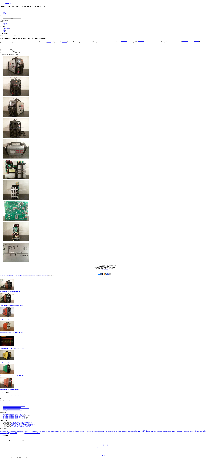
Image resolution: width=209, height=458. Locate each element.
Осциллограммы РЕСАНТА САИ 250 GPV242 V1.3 (12, 410)
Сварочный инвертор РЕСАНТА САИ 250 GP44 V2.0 (13, 416)
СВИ (189, 431)
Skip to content (3, 0)
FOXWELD (42, 431)
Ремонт (4, 29)
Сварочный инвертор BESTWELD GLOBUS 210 (12, 305)
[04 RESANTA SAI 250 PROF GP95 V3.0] (16, 137)
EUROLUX (27, 431)
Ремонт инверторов (178, 431)
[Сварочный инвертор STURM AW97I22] (7, 387)
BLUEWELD (13, 431)
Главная (4, 10)
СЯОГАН (192, 431)
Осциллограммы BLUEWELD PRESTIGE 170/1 (11, 409)
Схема (40, 275)
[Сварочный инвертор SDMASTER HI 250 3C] (7, 289)
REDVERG (99, 431)
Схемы (4, 12)
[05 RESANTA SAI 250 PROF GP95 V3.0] (16, 158)
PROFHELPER (90, 431)
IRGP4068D (67, 431)
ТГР (19, 433)
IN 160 (63, 431)
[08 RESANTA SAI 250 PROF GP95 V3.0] (16, 220)
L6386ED (71, 431)
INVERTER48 (5, 4)
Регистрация (5, 23)
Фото (4, 31)
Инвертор (19, 275)
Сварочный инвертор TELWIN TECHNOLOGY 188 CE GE (14, 319)
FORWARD (37, 431)
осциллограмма (45, 433)
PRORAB (95, 431)
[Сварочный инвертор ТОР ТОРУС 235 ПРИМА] (7, 330)
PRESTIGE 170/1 (83, 431)
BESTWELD (7, 431)
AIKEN (2, 431)
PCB (74, 431)
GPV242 (52, 431)
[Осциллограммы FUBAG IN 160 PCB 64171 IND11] (7, 346)
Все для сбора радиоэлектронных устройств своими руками (104, 447)
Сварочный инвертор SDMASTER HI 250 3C (11, 291)
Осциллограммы (6, 28)
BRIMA (18, 431)
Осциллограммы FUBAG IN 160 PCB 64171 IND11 (12, 348)
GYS (60, 431)
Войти (2, 21)
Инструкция (23, 275)
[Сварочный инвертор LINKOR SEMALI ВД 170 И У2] (7, 373)
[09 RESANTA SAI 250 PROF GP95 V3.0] (16, 241)
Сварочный (33, 275)
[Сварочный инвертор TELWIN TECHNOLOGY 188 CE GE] (7, 316)
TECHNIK (120, 431)
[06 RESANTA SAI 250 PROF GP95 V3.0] (16, 178)
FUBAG (48, 431)
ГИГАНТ (128, 431)
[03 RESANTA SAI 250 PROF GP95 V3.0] (16, 116)
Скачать (36, 275)
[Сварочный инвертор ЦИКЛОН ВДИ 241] (7, 359)
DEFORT (22, 431)
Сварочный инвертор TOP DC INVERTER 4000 (9, 394)
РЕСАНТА (28, 275)
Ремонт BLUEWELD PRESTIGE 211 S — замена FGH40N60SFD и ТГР (16, 408)
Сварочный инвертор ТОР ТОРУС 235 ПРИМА (11, 332)
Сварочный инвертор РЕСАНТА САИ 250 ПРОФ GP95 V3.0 (14, 417)
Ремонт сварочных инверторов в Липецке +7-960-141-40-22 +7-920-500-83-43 (104, 444)
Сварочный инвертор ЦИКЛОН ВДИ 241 (10, 362)
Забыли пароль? (6, 24)
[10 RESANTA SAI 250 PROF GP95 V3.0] (16, 261)
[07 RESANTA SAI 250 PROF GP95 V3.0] (16, 199)
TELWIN (124, 431)
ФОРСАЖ (22, 433)
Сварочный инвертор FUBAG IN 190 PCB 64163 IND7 (10, 395)
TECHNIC (115, 431)
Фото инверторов (45, 275)
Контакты (4, 13)
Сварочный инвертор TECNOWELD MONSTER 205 (22, 422)
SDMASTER (105, 431)
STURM (111, 431)
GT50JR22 (56, 431)
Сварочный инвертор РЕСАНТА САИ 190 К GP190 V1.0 (13, 418)
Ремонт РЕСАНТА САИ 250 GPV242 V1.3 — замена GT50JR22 (14, 415)
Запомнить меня (5, 20)
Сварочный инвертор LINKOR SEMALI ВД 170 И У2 (13, 375)
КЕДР (164, 431)
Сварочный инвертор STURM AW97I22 (9, 389)
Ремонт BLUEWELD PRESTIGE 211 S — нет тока (12, 407)
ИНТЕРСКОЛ (132, 431)
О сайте (4, 11)
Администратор (11, 275)
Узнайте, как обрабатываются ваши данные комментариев (31, 401)
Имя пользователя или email (5, 17)
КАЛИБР (160, 431)
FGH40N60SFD (31, 431)
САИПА (186, 431)
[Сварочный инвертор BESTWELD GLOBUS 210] (7, 303)
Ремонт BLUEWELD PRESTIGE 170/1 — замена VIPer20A (14, 406)
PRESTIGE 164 (78, 431)
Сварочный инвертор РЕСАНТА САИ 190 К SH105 (12, 414)
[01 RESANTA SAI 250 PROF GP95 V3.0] (16, 75)
